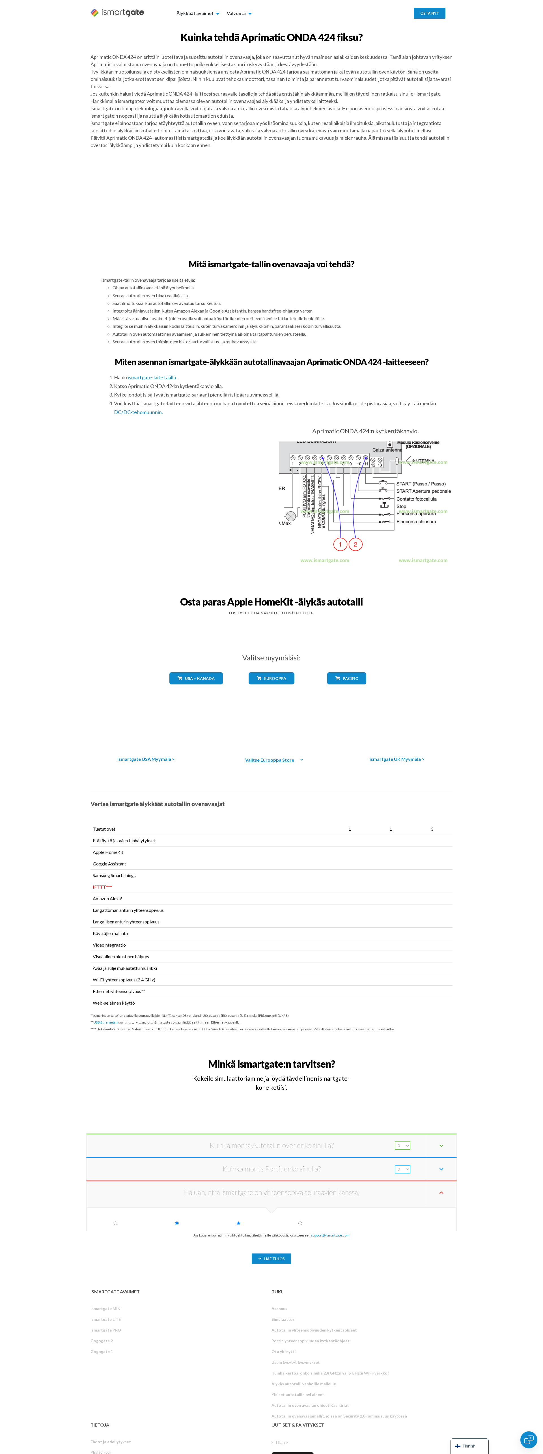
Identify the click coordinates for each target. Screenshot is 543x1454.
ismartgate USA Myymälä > (146, 759)
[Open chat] (528, 1439)
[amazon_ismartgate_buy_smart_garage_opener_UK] (397, 730)
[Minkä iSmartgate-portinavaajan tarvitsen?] (411, 1058)
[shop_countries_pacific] (347, 688)
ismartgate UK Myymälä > (397, 759)
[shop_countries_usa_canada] (196, 688)
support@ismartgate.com (330, 1235)
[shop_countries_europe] (271, 688)
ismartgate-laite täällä (152, 377)
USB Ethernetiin (105, 1022)
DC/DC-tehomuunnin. (138, 412)
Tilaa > (281, 1442)
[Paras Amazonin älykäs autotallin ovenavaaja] (146, 730)
